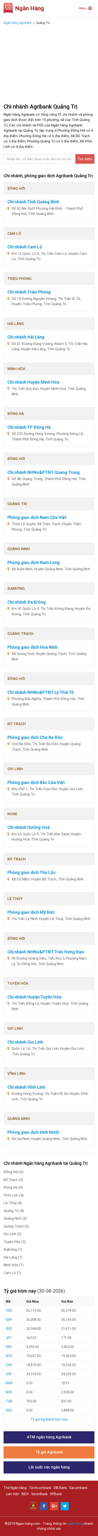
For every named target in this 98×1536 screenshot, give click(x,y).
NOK (9, 1392)
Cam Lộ (12, 1273)
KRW (9, 1383)
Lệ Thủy (13, 1203)
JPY (9, 1338)
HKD (9, 1347)
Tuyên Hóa (15, 1242)
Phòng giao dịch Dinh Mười (33, 1132)
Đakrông (13, 1249)
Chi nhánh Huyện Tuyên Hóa (34, 996)
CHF (9, 1374)
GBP (9, 1320)
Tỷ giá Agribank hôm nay (49, 1419)
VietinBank (39, 1494)
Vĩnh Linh (14, 1195)
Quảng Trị (14, 1211)
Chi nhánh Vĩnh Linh (26, 1087)
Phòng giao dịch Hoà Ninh (32, 647)
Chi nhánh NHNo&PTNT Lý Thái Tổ (40, 692)
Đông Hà (13, 1187)
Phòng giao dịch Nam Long (33, 562)
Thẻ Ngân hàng (15, 1488)
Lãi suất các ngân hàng (49, 1467)
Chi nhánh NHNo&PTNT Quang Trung (43, 472)
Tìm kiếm (85, 159)
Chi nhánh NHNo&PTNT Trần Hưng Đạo (45, 951)
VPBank (56, 1494)
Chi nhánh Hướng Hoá (28, 827)
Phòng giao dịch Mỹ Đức (31, 912)
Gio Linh (12, 1234)
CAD (9, 1365)
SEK (9, 1410)
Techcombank (40, 1488)
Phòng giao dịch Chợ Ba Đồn (35, 737)
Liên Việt (12, 1494)
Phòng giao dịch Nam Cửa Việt (37, 517)
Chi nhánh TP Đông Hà (29, 427)
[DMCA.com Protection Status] (33, 1506)
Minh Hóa (14, 1265)
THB (9, 1401)
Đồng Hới (14, 1172)
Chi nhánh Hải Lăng (25, 337)
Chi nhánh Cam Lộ (24, 246)
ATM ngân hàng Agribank (49, 1437)
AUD (9, 1356)
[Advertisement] (49, 62)
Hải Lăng (13, 1257)
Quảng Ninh (15, 1218)
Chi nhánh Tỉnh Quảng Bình (33, 201)
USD (9, 1310)
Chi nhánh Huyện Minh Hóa (33, 382)
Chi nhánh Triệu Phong (29, 291)
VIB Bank (60, 1488)
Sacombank (78, 1488)
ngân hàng (75, 1524)
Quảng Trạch (16, 1226)
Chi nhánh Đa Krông (26, 602)
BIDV (25, 1494)
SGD (9, 1329)
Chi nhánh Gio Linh (25, 1042)
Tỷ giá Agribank (49, 1452)
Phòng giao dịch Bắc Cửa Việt (36, 782)
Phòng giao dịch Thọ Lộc (31, 872)
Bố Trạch (13, 1180)
